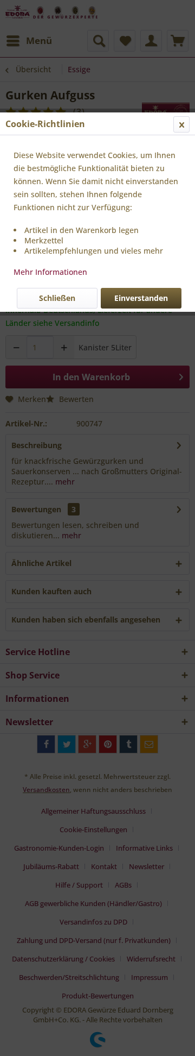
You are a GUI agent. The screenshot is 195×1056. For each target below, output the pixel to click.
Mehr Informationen (50, 272)
